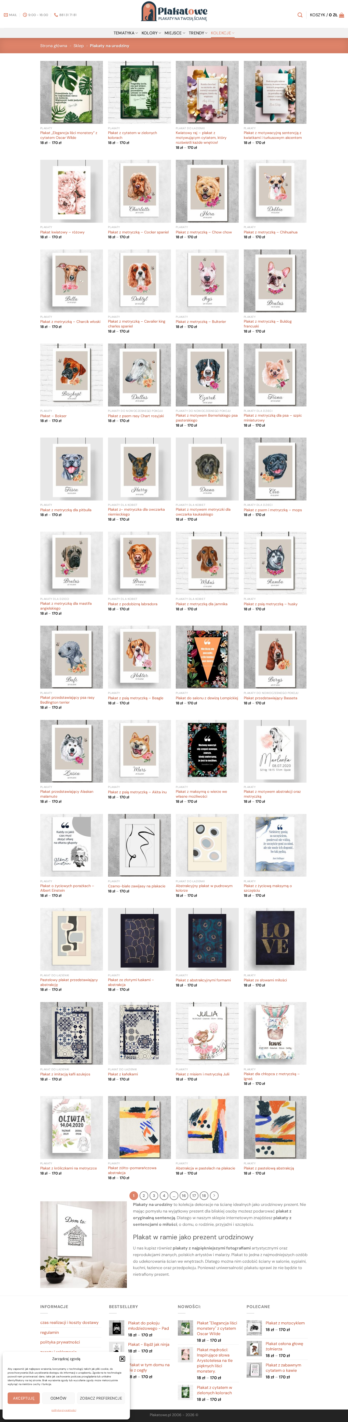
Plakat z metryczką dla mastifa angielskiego (66, 606)
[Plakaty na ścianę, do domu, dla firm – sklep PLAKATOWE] (174, 14)
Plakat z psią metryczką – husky (271, 604)
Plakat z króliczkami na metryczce (68, 1168)
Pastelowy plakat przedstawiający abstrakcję (69, 982)
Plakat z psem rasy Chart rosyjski (136, 416)
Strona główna (53, 45)
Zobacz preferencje (101, 1398)
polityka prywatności (63, 1410)
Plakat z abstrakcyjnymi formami (203, 980)
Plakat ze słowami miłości (265, 980)
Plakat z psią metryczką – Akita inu (137, 792)
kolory (150, 33)
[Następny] (214, 1195)
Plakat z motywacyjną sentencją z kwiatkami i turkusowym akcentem (273, 135)
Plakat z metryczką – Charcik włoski (70, 322)
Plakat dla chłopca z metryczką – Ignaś (272, 1076)
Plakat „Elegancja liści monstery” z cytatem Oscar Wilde (68, 135)
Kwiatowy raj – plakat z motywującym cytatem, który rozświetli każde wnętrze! (201, 138)
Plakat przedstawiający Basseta (270, 698)
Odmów (58, 1398)
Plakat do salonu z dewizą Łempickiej (207, 698)
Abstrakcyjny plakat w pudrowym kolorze (204, 888)
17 (194, 1195)
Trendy (196, 33)
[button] (122, 1358)
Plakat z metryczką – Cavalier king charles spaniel (136, 324)
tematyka (124, 33)
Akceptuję (23, 1398)
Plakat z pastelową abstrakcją (269, 1168)
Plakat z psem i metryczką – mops (273, 510)
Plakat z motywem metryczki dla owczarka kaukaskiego (203, 512)
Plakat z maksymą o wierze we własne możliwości (201, 794)
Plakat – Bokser (53, 416)
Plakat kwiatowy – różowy (62, 232)
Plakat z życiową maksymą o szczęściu (268, 888)
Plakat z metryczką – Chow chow (204, 232)
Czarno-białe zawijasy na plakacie (136, 886)
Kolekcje (221, 33)
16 (184, 1195)
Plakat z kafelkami (123, 1074)
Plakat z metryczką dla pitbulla (65, 510)
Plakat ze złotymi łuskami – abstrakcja (131, 982)
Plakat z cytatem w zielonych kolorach (132, 135)
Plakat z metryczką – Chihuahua (271, 232)
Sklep (79, 45)
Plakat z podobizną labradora (132, 604)
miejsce (173, 33)
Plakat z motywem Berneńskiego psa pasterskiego (207, 418)
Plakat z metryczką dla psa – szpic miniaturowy (273, 418)
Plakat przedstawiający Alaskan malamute (66, 794)
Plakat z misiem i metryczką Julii (202, 1074)
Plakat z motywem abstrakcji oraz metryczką (272, 794)
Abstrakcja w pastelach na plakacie (205, 1168)
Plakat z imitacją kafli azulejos (65, 1074)
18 (204, 1195)
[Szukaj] (300, 14)
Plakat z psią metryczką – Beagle (135, 698)
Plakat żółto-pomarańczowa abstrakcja (132, 1170)
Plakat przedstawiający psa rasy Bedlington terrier (67, 700)
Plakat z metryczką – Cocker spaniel (138, 232)
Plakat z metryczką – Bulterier (201, 322)
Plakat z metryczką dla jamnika (201, 604)
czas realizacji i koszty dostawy (69, 1322)
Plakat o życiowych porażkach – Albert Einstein (67, 888)
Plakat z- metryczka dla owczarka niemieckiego (136, 512)
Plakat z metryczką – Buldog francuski (268, 324)
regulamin (49, 1332)
